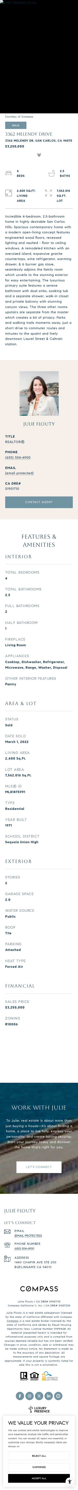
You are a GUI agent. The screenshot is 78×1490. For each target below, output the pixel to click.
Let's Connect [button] (39, 1167)
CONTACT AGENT (39, 502)
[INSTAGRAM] (29, 1396)
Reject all (39, 1455)
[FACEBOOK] (20, 1396)
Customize (39, 1467)
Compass (13, 1320)
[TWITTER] (39, 1396)
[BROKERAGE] (58, 1396)
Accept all (39, 1478)
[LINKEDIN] (49, 1396)
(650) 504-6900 (18, 457)
